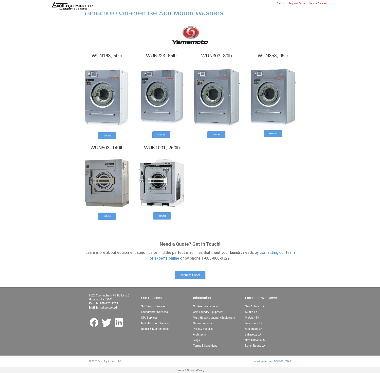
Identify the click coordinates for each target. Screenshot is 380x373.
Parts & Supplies (203, 328)
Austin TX (251, 312)
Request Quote (297, 3)
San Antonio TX (255, 306)
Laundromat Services (154, 312)
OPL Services (149, 317)
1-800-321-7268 (282, 361)
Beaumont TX (253, 323)
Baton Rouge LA (255, 345)
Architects (199, 334)
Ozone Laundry (202, 323)
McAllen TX (252, 317)
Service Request (318, 3)
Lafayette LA (253, 334)
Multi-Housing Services (155, 323)
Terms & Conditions (205, 345)
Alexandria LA (253, 328)
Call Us (281, 3)
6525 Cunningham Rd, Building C (109, 295)
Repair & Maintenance (155, 328)
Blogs (196, 340)
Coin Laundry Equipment (208, 312)
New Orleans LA (255, 340)
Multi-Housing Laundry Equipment (214, 317)
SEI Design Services (153, 306)
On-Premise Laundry (206, 306)
